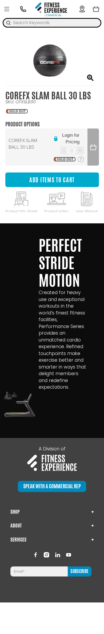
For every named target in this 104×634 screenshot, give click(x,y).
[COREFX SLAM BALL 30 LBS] (49, 61)
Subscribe (79, 571)
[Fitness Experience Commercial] (52, 9)
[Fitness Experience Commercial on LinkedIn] (57, 554)
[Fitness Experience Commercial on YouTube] (68, 554)
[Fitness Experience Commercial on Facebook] (35, 554)
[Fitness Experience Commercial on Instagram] (46, 554)
